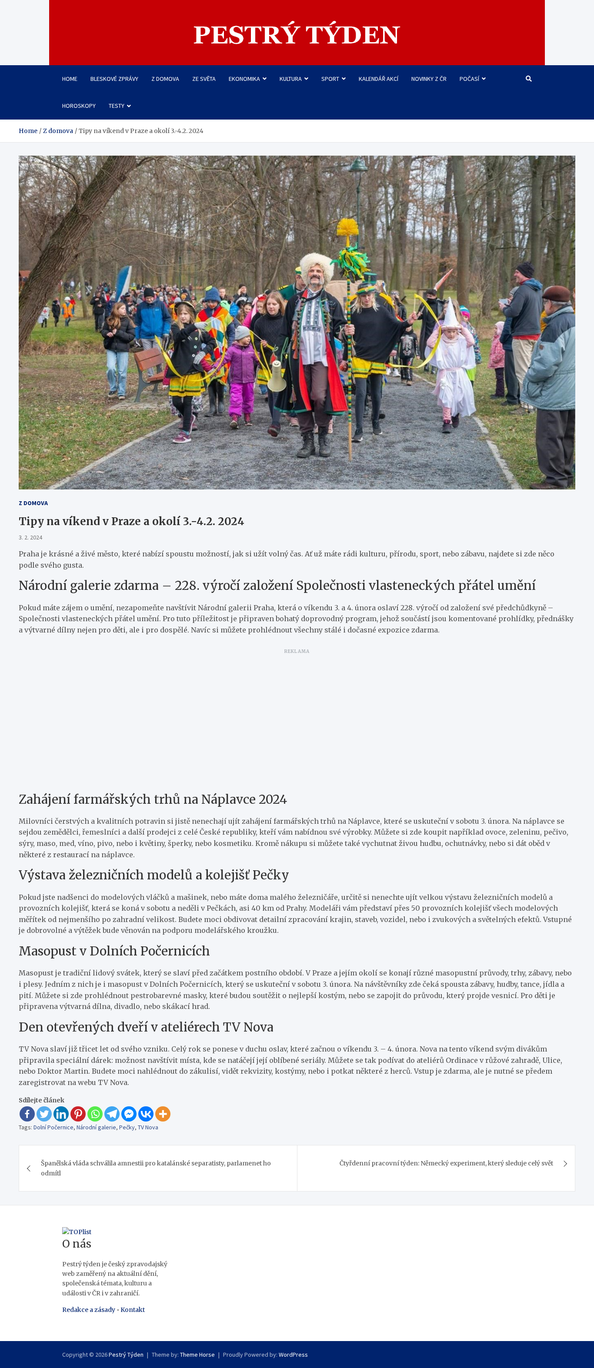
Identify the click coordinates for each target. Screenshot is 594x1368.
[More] (162, 1114)
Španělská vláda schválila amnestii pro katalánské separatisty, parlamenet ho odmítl (156, 1168)
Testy (116, 106)
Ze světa (204, 79)
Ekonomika (244, 79)
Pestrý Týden (126, 1354)
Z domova (165, 79)
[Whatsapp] (95, 1114)
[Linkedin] (61, 1114)
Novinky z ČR (429, 79)
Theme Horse (197, 1354)
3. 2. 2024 (30, 537)
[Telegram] (112, 1114)
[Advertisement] (297, 718)
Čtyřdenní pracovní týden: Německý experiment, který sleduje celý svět (446, 1163)
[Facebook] (27, 1114)
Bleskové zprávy (114, 79)
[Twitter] (44, 1114)
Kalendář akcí (378, 79)
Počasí (469, 79)
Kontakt (132, 1310)
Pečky (127, 1127)
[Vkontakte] (146, 1114)
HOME (69, 79)
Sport (330, 79)
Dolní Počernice (53, 1127)
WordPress (293, 1354)
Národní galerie (96, 1127)
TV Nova (148, 1127)
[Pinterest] (78, 1114)
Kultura (291, 79)
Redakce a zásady (88, 1310)
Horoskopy (79, 106)
